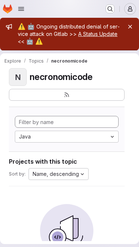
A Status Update (98, 34)
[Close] (130, 26)
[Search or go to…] (110, 8)
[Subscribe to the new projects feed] (67, 95)
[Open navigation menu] (21, 9)
